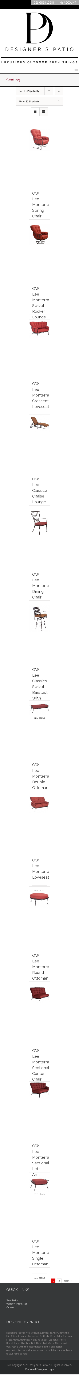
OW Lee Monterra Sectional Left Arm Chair (40, 1163)
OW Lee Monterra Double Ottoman (40, 776)
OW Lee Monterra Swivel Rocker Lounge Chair (40, 305)
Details (41, 1277)
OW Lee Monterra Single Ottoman (40, 1252)
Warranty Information (17, 1303)
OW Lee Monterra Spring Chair (40, 204)
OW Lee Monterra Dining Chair (40, 585)
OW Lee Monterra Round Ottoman (40, 966)
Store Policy (12, 1300)
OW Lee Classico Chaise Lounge (39, 490)
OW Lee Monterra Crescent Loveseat (40, 395)
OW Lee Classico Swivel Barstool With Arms (39, 686)
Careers (10, 1307)
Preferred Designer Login (39, 1369)
